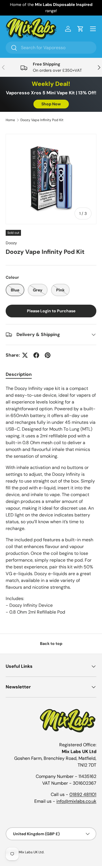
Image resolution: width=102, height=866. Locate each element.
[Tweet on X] (25, 355)
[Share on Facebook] (36, 355)
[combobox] (51, 48)
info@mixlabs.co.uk (76, 801)
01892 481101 (82, 794)
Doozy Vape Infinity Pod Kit (41, 120)
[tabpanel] (51, 500)
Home (10, 120)
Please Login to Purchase (51, 310)
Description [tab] (19, 374)
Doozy (11, 242)
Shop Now (51, 103)
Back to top (51, 643)
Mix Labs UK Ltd (31, 852)
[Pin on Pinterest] (47, 355)
